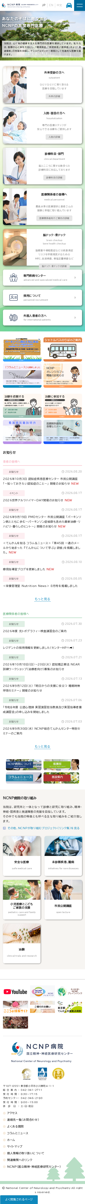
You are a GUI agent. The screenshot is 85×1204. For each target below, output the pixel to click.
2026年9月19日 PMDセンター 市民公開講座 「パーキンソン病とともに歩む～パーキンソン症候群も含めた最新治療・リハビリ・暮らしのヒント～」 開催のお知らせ (42, 522)
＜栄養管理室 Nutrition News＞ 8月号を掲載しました (40, 586)
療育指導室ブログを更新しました (24, 569)
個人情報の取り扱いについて (25, 1153)
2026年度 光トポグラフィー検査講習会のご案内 (35, 631)
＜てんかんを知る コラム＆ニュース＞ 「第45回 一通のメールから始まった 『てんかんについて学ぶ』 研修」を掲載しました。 (41, 548)
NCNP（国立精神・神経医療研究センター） (34, 1166)
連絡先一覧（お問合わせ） (23, 1119)
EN (51, 5)
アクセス (12, 1113)
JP (44, 5)
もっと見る (42, 599)
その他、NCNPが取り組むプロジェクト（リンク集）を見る (44, 828)
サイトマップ (15, 1146)
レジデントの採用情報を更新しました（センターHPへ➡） (38, 647)
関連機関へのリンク (19, 1160)
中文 (59, 5)
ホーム (11, 1140)
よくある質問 (15, 1126)
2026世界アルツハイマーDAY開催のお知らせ (33, 500)
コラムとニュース (17, 1133)
